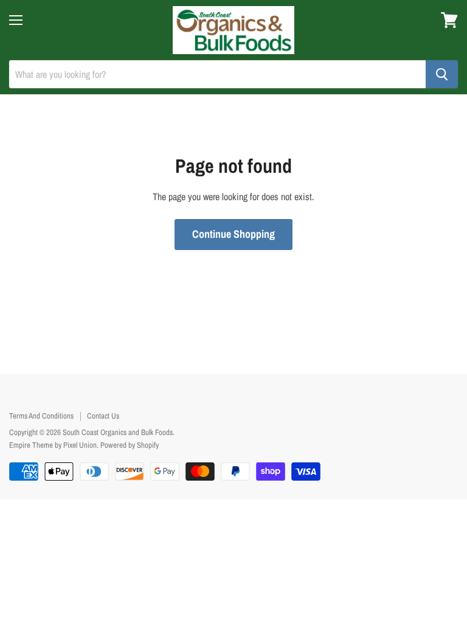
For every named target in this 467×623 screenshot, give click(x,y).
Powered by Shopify (129, 445)
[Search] (442, 74)
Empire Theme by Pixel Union (53, 445)
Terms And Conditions (41, 416)
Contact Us (103, 416)
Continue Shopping (233, 234)
